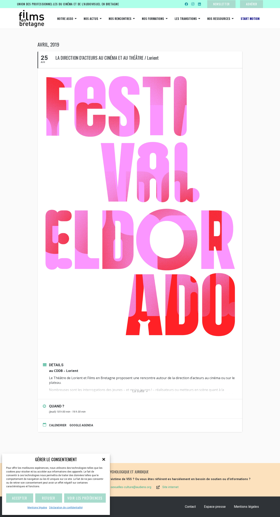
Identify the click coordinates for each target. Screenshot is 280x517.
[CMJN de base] (31, 18)
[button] (104, 459)
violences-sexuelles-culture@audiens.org (124, 487)
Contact (190, 507)
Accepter (19, 498)
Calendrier (57, 425)
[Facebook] (186, 4)
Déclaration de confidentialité (66, 507)
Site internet (170, 487)
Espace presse (215, 507)
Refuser (48, 498)
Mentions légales (37, 507)
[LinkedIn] (199, 4)
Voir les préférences (84, 498)
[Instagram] (193, 4)
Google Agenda (81, 425)
